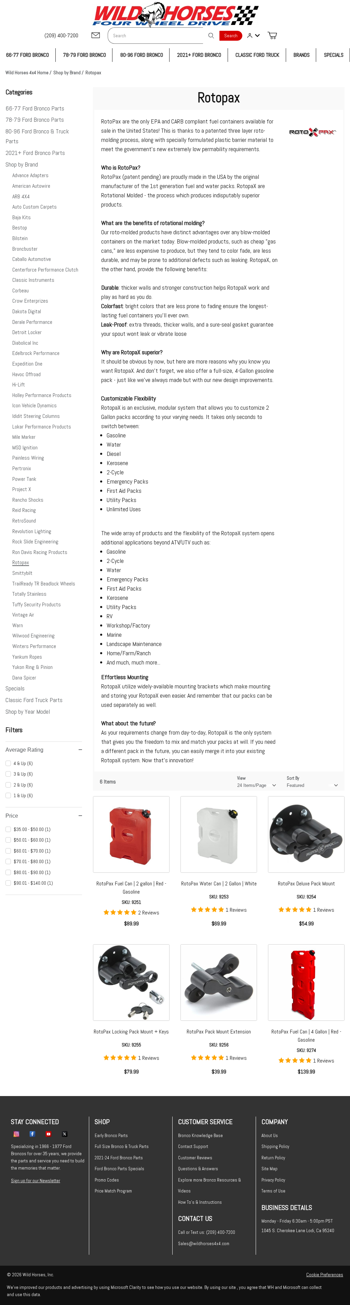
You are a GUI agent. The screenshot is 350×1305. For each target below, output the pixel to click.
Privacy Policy (273, 1180)
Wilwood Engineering (33, 635)
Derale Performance (32, 322)
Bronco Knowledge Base (200, 1135)
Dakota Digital (26, 311)
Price (11, 816)
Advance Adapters (30, 175)
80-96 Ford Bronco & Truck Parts (37, 136)
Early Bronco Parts (111, 1135)
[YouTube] (48, 1134)
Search (231, 36)
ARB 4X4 (21, 196)
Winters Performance (34, 646)
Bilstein (20, 238)
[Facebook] (32, 1134)
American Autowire (31, 185)
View (241, 778)
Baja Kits (21, 217)
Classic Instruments (33, 280)
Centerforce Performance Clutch (45, 269)
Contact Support (193, 1146)
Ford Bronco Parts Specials (119, 1169)
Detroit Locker (27, 332)
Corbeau (20, 290)
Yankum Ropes (27, 656)
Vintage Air (23, 614)
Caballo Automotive (31, 259)
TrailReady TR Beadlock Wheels (43, 583)
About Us (269, 1135)
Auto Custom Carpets (34, 206)
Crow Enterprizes (30, 300)
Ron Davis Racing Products (39, 552)
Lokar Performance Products (41, 426)
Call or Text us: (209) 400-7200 (206, 1232)
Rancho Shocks (27, 499)
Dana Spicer (24, 677)
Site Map (269, 1169)
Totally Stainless (29, 593)
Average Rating (24, 750)
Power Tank (24, 479)
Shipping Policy (275, 1146)
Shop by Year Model (27, 711)
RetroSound (24, 520)
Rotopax (20, 562)
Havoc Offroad (26, 374)
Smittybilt (22, 573)
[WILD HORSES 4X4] (175, 14)
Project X (21, 489)
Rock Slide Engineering (35, 541)
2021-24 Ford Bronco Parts (119, 1158)
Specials (15, 688)
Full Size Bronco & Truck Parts (122, 1146)
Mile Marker (24, 436)
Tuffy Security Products (36, 604)
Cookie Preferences (324, 1274)
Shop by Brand (21, 164)
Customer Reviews (195, 1158)
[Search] (211, 35)
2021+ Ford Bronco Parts (35, 153)
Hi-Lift (18, 384)
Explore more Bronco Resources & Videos (209, 1185)
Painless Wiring (28, 457)
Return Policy (273, 1158)
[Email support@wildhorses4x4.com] (95, 35)
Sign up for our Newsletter (35, 1180)
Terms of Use (273, 1191)
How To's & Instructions (200, 1202)
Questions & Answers (198, 1169)
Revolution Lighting (31, 531)
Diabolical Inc (25, 342)
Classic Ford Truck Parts (34, 700)
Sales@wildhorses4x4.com (203, 1244)
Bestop (19, 227)
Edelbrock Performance (35, 353)
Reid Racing (24, 510)
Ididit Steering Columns (36, 416)
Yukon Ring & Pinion (32, 667)
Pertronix (21, 468)
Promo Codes (107, 1180)
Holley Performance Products (41, 395)
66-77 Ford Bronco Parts (34, 108)
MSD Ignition (25, 447)
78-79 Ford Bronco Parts (34, 119)
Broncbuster (25, 248)
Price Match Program (113, 1191)
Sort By (293, 778)
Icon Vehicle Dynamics (34, 405)
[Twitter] (64, 1134)
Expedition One (27, 363)
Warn (17, 625)
